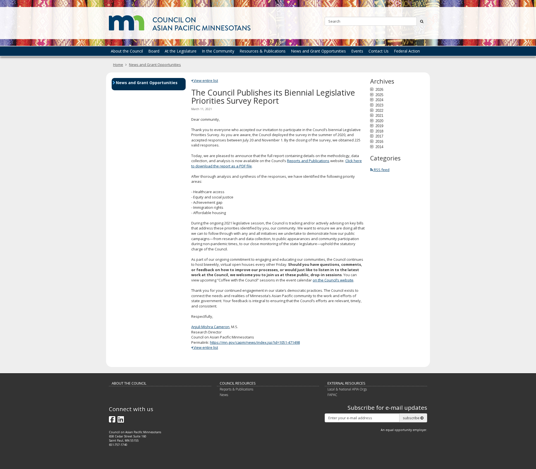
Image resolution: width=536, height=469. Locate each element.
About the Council (129, 383)
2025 (378, 95)
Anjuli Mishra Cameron (210, 326)
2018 (378, 131)
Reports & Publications (236, 389)
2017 (378, 136)
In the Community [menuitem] (218, 51)
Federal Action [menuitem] (407, 51)
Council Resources (238, 383)
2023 (378, 105)
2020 (378, 121)
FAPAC (332, 394)
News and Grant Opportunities (155, 64)
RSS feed (381, 169)
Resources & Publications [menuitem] (263, 51)
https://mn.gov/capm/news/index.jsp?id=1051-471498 (255, 342)
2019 (378, 126)
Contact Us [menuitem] (378, 51)
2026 (378, 89)
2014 (378, 147)
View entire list (205, 80)
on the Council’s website (333, 280)
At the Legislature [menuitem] (181, 51)
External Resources (346, 383)
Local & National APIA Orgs (347, 389)
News (224, 394)
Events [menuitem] (357, 51)
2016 (378, 141)
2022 (378, 110)
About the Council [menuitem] (127, 51)
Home (118, 64)
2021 (378, 115)
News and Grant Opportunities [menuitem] (318, 51)
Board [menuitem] (153, 51)
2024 (378, 100)
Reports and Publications (308, 160)
